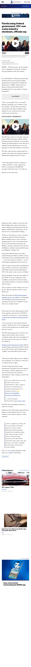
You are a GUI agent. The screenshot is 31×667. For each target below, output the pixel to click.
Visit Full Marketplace (24, 470)
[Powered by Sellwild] (27, 558)
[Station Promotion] (15, 16)
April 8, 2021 (21, 401)
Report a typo (5, 456)
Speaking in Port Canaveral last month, (12, 345)
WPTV (10, 453)
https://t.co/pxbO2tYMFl (12, 393)
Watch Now (26, 2)
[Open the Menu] (2, 2)
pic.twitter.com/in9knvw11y (13, 395)
